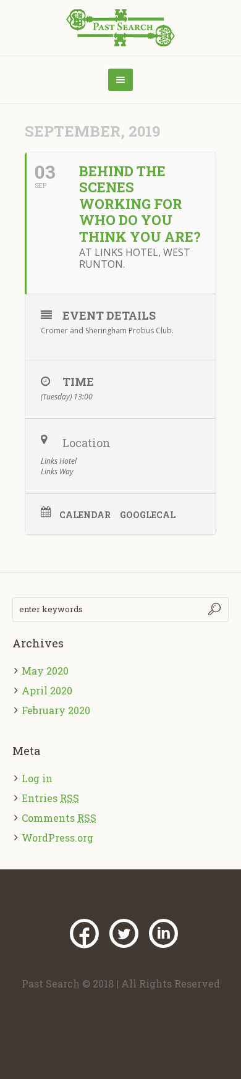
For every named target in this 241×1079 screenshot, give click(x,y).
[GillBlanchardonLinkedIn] (163, 933)
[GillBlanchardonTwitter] (123, 933)
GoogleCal (147, 515)
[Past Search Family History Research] (120, 27)
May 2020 (45, 670)
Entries (50, 797)
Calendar (85, 515)
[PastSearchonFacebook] (84, 933)
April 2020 (47, 690)
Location (86, 442)
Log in (37, 778)
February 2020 (56, 710)
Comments (59, 817)
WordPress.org (57, 837)
